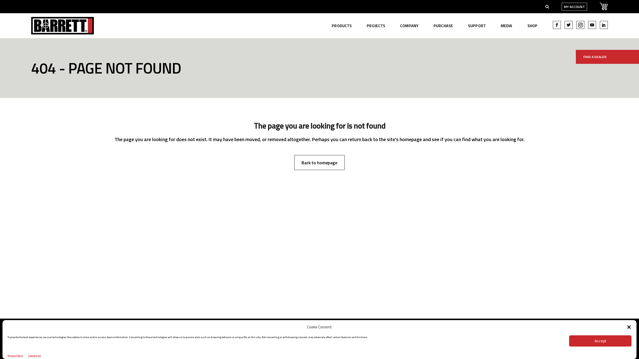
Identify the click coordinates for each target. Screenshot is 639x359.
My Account (574, 6)
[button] (629, 327)
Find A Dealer (595, 56)
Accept (600, 341)
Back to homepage (319, 162)
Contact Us (34, 356)
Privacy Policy (15, 356)
